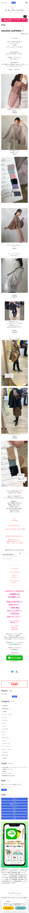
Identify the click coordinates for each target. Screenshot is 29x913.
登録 (4, 789)
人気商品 (4, 711)
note (15, 815)
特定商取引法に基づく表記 (8, 775)
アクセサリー (5, 752)
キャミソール (5, 737)
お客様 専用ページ (7, 708)
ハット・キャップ (6, 746)
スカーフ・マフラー (7, 749)
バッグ (4, 740)
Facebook (14, 807)
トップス (4, 717)
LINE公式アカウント (14, 804)
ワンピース (5, 720)
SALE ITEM (5, 705)
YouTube (14, 810)
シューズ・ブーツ (6, 743)
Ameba (14, 818)
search (13, 2)
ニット (4, 726)
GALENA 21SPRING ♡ (12, 31)
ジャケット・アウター (7, 714)
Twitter (14, 801)
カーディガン (5, 729)
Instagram (14, 649)
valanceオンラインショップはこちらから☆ (14, 549)
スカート (4, 731)
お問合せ (4, 771)
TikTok (14, 812)
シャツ (4, 723)
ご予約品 (4, 758)
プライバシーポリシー (7, 773)
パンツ (4, 734)
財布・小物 (5, 755)
